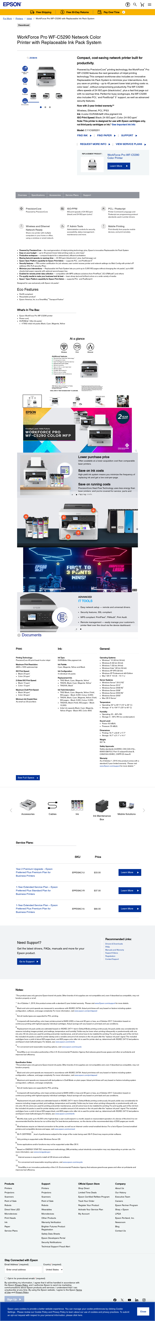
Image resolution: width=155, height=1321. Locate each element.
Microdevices (11, 1214)
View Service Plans (129, 144)
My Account (83, 1214)
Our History (120, 1192)
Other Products (48, 1218)
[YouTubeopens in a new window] (129, 1300)
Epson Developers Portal (53, 1238)
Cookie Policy (41, 1311)
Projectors (9, 1192)
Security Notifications (51, 1242)
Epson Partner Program (126, 1205)
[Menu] (149, 4)
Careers (119, 1201)
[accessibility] (127, 4)
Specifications (38, 195)
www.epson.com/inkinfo (65, 1042)
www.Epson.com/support (110, 766)
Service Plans (72, 195)
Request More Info (93, 144)
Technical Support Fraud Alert (55, 1246)
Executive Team (122, 1197)
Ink (6, 1222)
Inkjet (29, 18)
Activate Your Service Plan (90, 1209)
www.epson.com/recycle (72, 1047)
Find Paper (104, 135)
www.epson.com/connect (64, 1129)
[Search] (135, 4)
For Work (7, 18)
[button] (19, 472)
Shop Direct (83, 1188)
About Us (119, 1188)
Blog (117, 1226)
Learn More (116, 165)
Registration (110, 956)
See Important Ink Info (123, 124)
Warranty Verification (51, 1222)
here (80, 1315)
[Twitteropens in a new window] (122, 1300)
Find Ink (82, 135)
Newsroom (120, 1222)
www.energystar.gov (42, 1152)
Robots (8, 1205)
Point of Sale (10, 1201)
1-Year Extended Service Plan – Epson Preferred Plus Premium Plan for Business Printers (37, 909)
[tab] (72, 494)
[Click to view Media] (25, 81)
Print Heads (10, 1218)
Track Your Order (86, 1201)
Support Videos (111, 953)
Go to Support (26, 961)
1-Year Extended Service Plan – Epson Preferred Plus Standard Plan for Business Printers (37, 890)
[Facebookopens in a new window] (115, 1300)
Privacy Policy (21, 1285)
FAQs (107, 947)
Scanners (9, 1197)
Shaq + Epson (122, 1209)
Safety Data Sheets (50, 1234)
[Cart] (142, 4)
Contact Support (112, 959)
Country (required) (52, 1264)
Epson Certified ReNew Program (94, 1197)
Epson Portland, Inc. (125, 1218)
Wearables (46, 1209)
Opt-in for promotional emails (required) (26, 1278)
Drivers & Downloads (114, 944)
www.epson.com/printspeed (85, 1011)
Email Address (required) (17, 1264)
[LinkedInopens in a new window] (136, 1300)
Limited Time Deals (87, 1192)
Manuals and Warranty (114, 950)
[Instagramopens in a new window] (144, 1300)
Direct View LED (12, 1209)
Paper (7, 1226)
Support (127, 135)
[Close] (143, 1311)
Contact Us (120, 1231)
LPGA (118, 1214)
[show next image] (135, 363)
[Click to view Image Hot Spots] (25, 70)
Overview (22, 195)
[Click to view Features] (25, 91)
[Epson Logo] (12, 4)
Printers (19, 18)
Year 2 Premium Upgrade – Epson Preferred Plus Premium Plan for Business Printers (34, 872)
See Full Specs (26, 777)
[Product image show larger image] (77, 430)
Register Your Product (88, 1205)
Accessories (55, 195)
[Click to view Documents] (25, 101)
